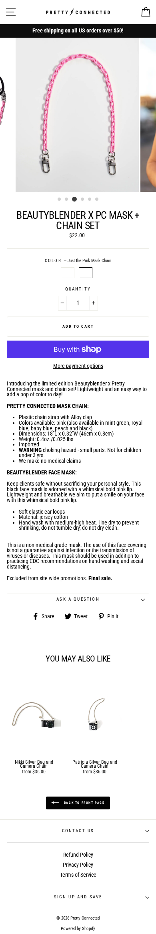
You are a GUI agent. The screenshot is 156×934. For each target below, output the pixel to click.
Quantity (78, 289)
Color (78, 261)
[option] (78, 31)
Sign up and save (78, 897)
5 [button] (90, 200)
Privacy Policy (78, 864)
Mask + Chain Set (67, 272)
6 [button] (97, 200)
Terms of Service (78, 874)
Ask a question (77, 599)
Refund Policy (78, 854)
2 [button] (67, 200)
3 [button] (74, 199)
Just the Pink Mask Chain (85, 272)
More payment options (78, 366)
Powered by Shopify (78, 928)
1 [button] (60, 200)
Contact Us (78, 830)
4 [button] (83, 200)
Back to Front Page (83, 803)
